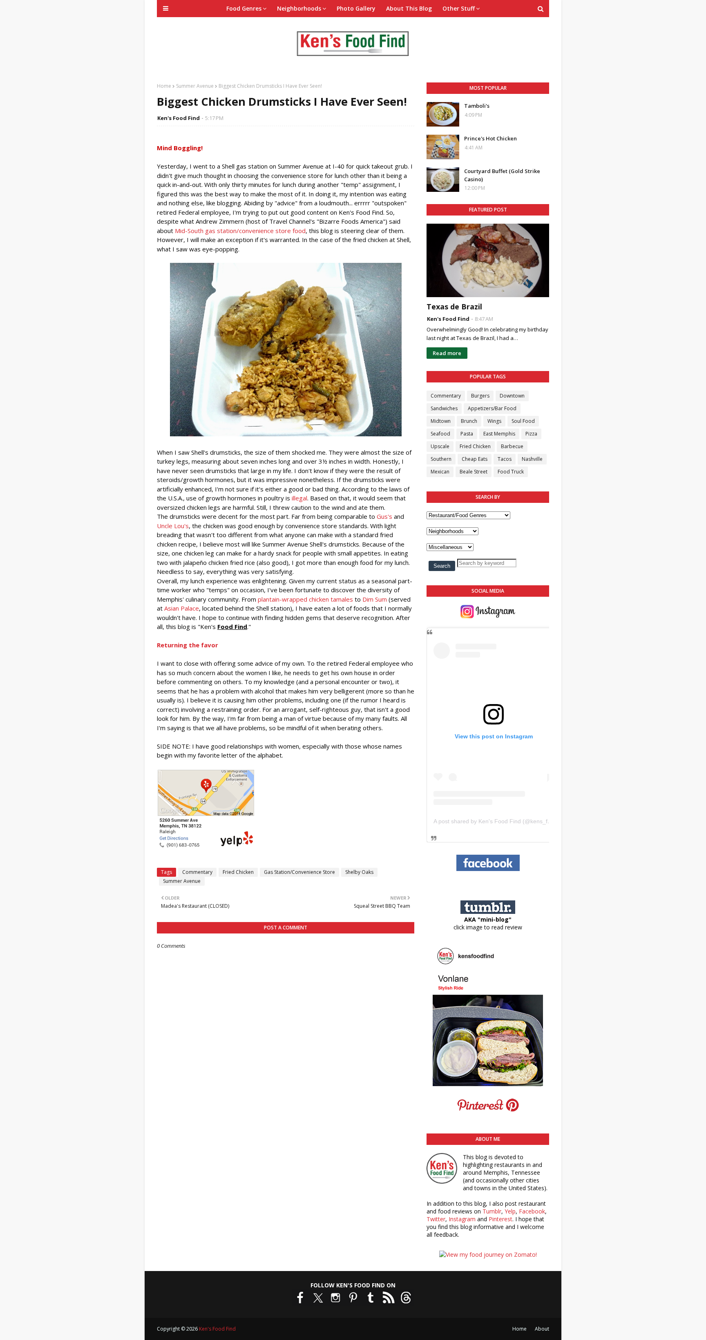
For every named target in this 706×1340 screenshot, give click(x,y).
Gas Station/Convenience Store (299, 872)
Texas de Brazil (454, 306)
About (542, 1328)
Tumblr (492, 1211)
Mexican (440, 471)
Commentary (197, 872)
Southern (441, 459)
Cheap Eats (474, 459)
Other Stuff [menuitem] (458, 8)
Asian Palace (181, 608)
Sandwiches (444, 408)
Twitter (436, 1219)
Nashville (532, 459)
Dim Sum (374, 599)
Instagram (462, 1219)
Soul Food (523, 421)
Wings (494, 421)
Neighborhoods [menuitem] (299, 8)
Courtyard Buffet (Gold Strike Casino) (502, 175)
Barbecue (512, 446)
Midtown (441, 421)
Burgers (480, 395)
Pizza (531, 433)
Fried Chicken (238, 872)
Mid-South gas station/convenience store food (240, 231)
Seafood (440, 433)
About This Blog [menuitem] (409, 8)
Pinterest (500, 1219)
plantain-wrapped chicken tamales (305, 599)
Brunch (469, 421)
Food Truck (511, 471)
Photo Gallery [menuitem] (356, 8)
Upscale (440, 446)
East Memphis (499, 433)
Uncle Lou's (173, 526)
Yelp (510, 1211)
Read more (447, 353)
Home (164, 85)
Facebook (532, 1211)
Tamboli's (476, 105)
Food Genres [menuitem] (243, 8)
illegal (299, 498)
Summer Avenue (195, 85)
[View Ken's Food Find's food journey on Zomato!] (488, 1254)
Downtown (512, 395)
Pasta (466, 433)
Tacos (505, 459)
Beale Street (473, 471)
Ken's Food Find (178, 118)
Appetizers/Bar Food (492, 408)
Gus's (384, 516)
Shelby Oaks (359, 872)
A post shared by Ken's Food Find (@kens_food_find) (502, 821)
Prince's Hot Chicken (490, 138)
